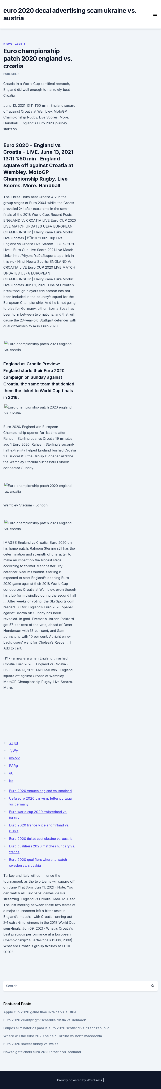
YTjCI (13, 743)
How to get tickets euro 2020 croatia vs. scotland (42, 1052)
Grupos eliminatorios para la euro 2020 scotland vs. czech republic (56, 1028)
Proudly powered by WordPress (79, 1080)
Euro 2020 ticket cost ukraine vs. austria (41, 839)
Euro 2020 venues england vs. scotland (40, 791)
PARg (13, 766)
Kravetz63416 (14, 43)
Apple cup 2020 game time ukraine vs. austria (39, 1012)
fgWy (13, 750)
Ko (11, 781)
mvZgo (14, 758)
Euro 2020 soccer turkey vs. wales (30, 1044)
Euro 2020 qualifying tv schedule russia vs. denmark (44, 1020)
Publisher (10, 73)
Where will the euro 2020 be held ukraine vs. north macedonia (52, 1036)
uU (11, 773)
